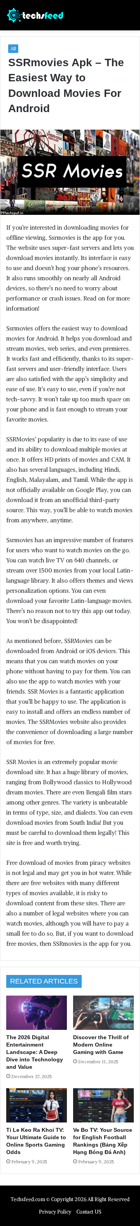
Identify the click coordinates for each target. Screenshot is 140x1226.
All (13, 48)
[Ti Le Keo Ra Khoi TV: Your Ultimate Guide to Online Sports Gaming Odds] (36, 1105)
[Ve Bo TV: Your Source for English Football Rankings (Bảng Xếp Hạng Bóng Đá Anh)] (103, 1105)
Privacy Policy (55, 1211)
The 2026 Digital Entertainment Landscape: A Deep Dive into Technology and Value (34, 1052)
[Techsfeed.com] (35, 15)
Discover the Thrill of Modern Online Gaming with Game (101, 1044)
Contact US (89, 1211)
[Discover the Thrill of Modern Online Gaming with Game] (103, 1013)
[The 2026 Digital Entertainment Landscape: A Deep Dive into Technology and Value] (36, 1013)
